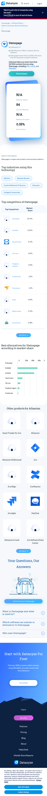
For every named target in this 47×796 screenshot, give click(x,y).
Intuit (33, 66)
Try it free (23, 683)
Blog (23, 738)
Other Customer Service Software (14, 25)
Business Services (23, 178)
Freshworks (16, 276)
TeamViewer (16, 242)
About (23, 743)
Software (7, 178)
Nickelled (15, 219)
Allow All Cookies (23, 787)
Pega (14, 300)
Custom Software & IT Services (14, 185)
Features (23, 726)
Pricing (23, 732)
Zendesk (15, 230)
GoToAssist (16, 323)
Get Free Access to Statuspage (23, 601)
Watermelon (16, 311)
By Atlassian (14, 47)
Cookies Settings (23, 792)
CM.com (15, 253)
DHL (28, 66)
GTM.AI (10, 15)
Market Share (17, 23)
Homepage (5, 23)
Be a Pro (23, 718)
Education (36, 185)
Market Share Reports (23, 755)
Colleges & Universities (12, 192)
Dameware (16, 288)
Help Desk (23, 749)
